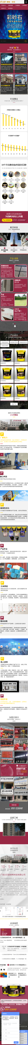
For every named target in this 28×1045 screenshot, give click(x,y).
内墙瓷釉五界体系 (14, 342)
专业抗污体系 (5, 345)
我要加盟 (14, 805)
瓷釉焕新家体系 (23, 342)
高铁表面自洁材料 (14, 250)
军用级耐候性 (23, 250)
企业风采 (8, 904)
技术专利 (2, 904)
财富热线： (14, 808)
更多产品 (14, 404)
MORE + (4, 975)
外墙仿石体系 (5, 342)
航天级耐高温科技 (4, 250)
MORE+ (2, 899)
